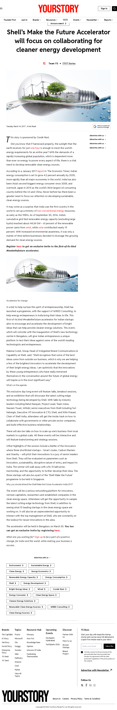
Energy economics (40, 571)
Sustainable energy (40, 565)
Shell (11, 583)
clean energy (15, 571)
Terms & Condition (92, 699)
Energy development (34, 583)
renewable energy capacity (22, 577)
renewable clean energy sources (25, 607)
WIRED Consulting (59, 607)
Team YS (53, 63)
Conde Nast (58, 589)
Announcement (57, 23)
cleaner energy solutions (21, 601)
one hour (35, 148)
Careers (65, 699)
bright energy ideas (18, 589)
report (40, 171)
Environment (15, 565)
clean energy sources (19, 613)
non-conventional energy (50, 210)
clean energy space (45, 595)
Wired (40, 589)
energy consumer (17, 595)
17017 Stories (69, 63)
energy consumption (55, 577)
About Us (57, 699)
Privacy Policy (76, 699)
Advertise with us (41, 558)
